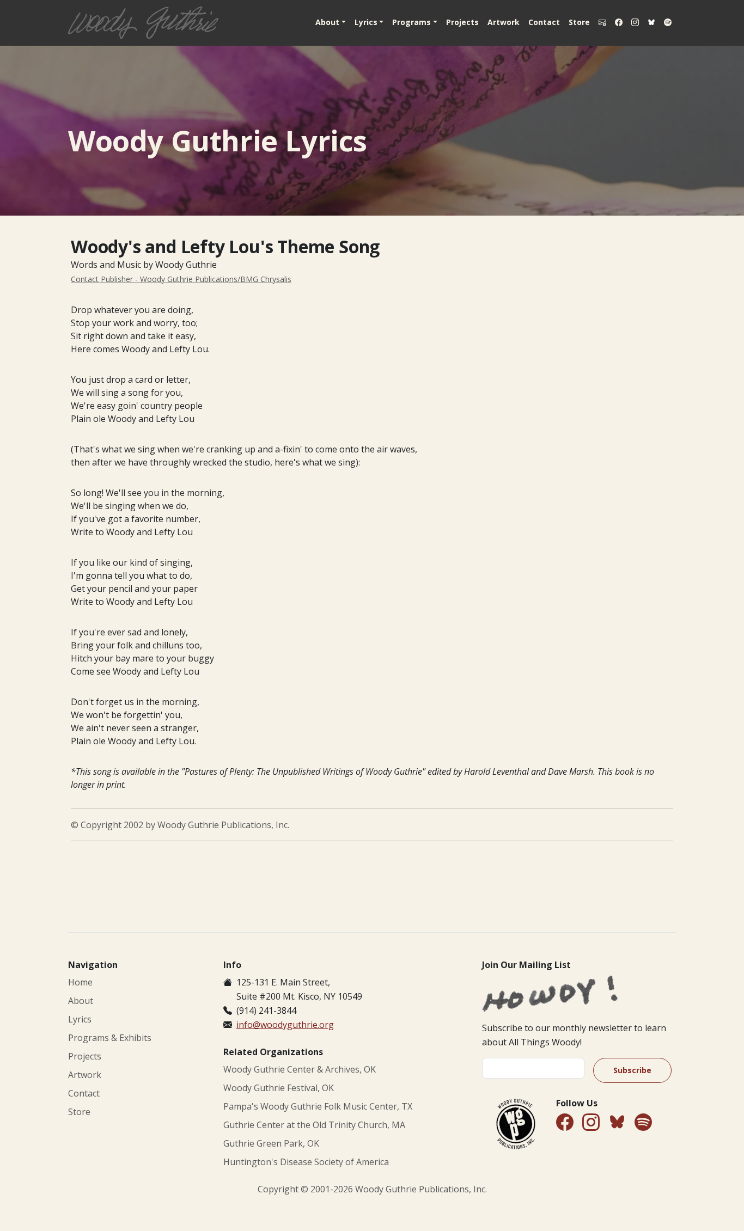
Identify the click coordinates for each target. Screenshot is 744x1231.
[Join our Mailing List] (602, 22)
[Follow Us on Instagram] (635, 22)
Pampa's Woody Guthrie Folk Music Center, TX (317, 1106)
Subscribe (632, 1070)
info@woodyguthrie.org (285, 1025)
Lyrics (80, 1019)
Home (80, 982)
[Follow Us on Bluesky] (651, 23)
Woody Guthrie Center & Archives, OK (299, 1069)
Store (579, 22)
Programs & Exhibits (109, 1038)
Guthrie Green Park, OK (271, 1143)
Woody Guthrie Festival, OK (278, 1088)
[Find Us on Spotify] (668, 22)
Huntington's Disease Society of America (306, 1162)
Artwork (503, 22)
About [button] (327, 22)
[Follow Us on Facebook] (619, 22)
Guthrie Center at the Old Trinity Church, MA (314, 1125)
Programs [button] (411, 22)
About (80, 1001)
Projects (462, 22)
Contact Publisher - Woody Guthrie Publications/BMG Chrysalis (181, 279)
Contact (544, 22)
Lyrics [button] (366, 22)
